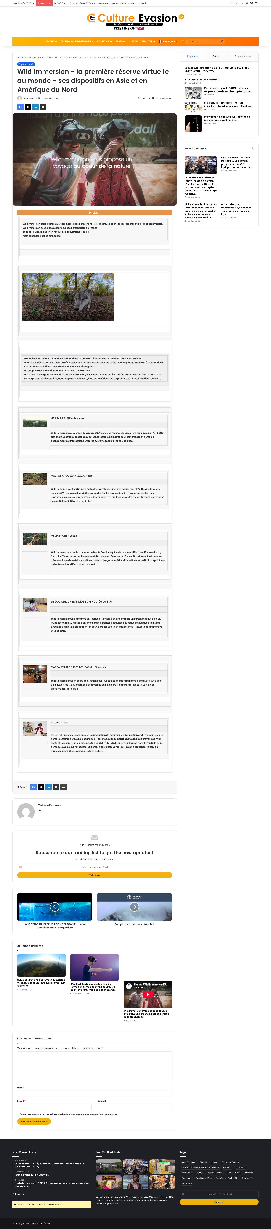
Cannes (203, 1162)
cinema (214, 1162)
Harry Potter (186, 1172)
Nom (20, 1087)
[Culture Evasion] (136, 21)
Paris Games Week (203, 1178)
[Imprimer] (63, 787)
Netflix (238, 1172)
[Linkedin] (35, 107)
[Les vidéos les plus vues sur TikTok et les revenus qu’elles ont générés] (193, 123)
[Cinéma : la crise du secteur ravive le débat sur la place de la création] (135, 1182)
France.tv (227, 1167)
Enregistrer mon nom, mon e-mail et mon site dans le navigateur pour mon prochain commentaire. (69, 1114)
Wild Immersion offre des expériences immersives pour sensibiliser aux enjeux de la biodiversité (146, 1013)
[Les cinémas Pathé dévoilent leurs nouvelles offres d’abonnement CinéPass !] (193, 107)
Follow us (18, 1194)
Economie (103, 41)
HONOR (200, 1172)
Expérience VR (36, 57)
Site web (102, 1101)
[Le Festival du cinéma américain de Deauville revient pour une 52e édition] (108, 1166)
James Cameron (215, 1172)
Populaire (192, 56)
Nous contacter (142, 41)
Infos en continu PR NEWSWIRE (201, 79)
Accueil (23, 57)
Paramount (186, 1178)
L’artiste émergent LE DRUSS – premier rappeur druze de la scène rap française (227, 90)
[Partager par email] (43, 107)
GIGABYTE (241, 1167)
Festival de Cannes (230, 1162)
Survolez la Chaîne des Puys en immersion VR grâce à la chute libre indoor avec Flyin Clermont (41, 982)
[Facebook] (20, 107)
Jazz (228, 1172)
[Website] (40, 810)
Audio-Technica (188, 1162)
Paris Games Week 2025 (226, 1178)
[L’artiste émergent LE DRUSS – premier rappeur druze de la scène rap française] (193, 93)
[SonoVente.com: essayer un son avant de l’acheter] (162, 1182)
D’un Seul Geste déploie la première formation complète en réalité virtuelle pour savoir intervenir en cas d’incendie (93, 987)
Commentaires (243, 56)
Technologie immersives (76, 41)
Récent (216, 56)
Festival (121, 41)
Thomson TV (247, 1178)
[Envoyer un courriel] (39, 98)
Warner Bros (186, 1183)
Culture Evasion (30, 98)
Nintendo (249, 1172)
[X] (28, 107)
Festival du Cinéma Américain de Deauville (200, 1167)
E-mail (21, 1101)
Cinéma (49, 41)
